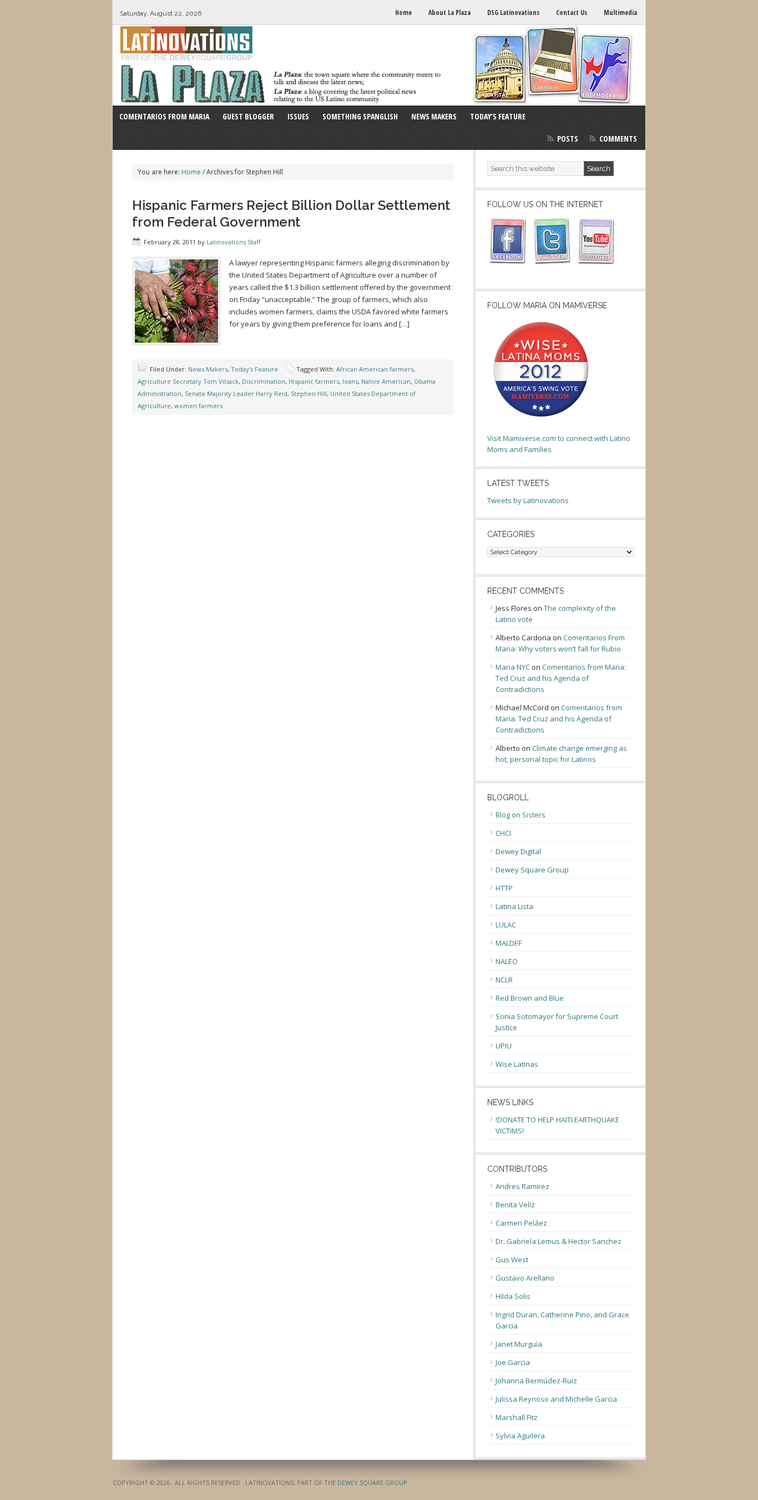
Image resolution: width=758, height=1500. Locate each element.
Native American (386, 381)
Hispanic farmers (314, 381)
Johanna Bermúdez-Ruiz (536, 1381)
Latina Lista (514, 906)
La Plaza (379, 65)
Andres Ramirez (522, 1186)
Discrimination (263, 381)
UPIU (504, 1046)
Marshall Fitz (517, 1417)
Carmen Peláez (521, 1223)
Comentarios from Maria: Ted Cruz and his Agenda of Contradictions (561, 678)
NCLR (504, 980)
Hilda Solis (513, 1296)
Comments (618, 138)
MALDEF (509, 943)
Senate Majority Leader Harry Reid (236, 393)
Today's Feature (254, 369)
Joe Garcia (513, 1362)
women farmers (198, 406)
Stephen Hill (309, 393)
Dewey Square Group (532, 870)
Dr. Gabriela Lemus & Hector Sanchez (558, 1241)
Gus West (512, 1260)
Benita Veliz (515, 1205)
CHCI (503, 833)
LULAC (506, 925)
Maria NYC (513, 667)
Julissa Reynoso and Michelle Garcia (556, 1399)
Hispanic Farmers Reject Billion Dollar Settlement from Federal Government (291, 213)
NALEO (507, 961)
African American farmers (374, 369)
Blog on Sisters (520, 815)
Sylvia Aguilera (520, 1436)
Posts (567, 138)
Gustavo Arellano (525, 1278)
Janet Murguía (519, 1344)
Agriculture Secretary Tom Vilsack (188, 381)
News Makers (208, 369)
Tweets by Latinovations (528, 500)
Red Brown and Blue (530, 998)
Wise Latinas (517, 1064)
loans (350, 381)
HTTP (504, 888)
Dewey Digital (518, 851)
